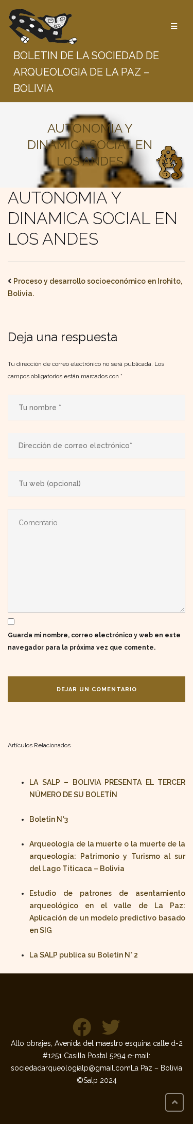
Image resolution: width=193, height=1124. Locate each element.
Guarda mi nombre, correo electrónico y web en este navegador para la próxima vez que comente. (94, 641)
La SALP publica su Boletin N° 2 (83, 955)
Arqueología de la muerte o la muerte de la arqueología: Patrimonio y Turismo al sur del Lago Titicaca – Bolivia (107, 856)
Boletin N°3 (48, 819)
